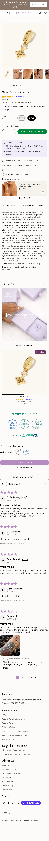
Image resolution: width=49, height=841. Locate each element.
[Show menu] (3, 13)
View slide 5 (29, 198)
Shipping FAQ (8, 284)
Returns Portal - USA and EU (13, 719)
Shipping (6, 102)
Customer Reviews (9, 769)
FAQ (4, 715)
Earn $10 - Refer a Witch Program (15, 731)
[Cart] (45, 13)
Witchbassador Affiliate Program (15, 735)
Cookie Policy (7, 790)
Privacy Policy (7, 786)
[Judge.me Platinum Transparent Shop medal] (24, 424)
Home (4, 86)
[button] (8, 96)
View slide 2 (22, 198)
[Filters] (2, 484)
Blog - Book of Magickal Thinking (15, 750)
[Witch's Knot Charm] (24, 372)
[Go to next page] (36, 677)
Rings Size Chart (8, 739)
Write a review (24, 462)
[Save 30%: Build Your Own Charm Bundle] (9, 188)
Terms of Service (8, 781)
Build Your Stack (38, 5)
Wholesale (6, 777)
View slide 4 (27, 198)
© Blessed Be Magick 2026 (12, 821)
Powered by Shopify (31, 821)
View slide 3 (24, 198)
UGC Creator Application (12, 773)
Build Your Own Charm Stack (26, 160)
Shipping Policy (8, 727)
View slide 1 (19, 198)
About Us (5, 765)
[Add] (43, 192)
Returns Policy (8, 723)
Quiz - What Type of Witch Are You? (16, 754)
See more (20, 148)
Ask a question (24, 468)
